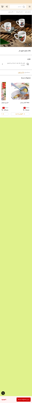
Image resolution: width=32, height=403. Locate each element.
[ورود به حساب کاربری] (7, 6)
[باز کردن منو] (29, 6)
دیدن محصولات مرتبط (23, 399)
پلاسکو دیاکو (28, 12)
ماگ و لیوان (10, 12)
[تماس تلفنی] (3, 393)
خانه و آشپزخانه (19, 12)
